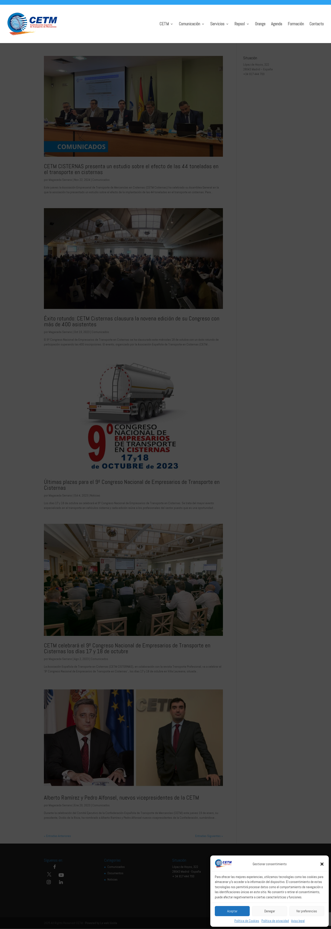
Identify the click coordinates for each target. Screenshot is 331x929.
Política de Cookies (246, 921)
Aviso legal (298, 921)
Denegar (269, 911)
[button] (322, 864)
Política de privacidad (275, 921)
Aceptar (232, 911)
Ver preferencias (306, 911)
